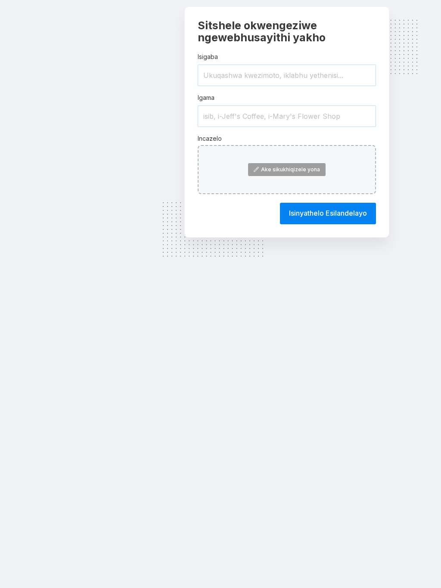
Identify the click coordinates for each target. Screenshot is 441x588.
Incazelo (210, 138)
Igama (206, 97)
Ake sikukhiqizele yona (290, 169)
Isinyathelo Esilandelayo (328, 213)
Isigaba (208, 56)
